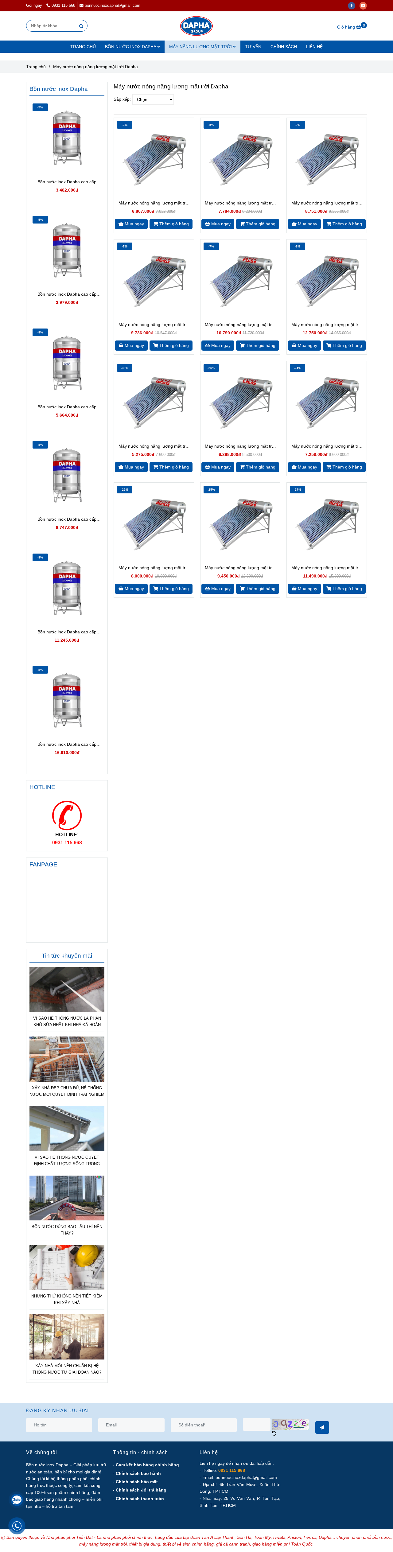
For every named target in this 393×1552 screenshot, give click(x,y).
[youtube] (365, 5)
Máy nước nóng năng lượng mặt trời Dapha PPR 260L (326, 325)
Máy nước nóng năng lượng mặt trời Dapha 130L (154, 446)
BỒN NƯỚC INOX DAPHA (131, 46)
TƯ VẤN (253, 46)
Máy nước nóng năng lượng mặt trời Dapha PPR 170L (326, 203)
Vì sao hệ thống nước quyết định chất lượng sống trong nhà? (67, 1161)
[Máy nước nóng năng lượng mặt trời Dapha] (196, 26)
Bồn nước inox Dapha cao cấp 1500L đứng (66, 520)
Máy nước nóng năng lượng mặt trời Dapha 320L (326, 568)
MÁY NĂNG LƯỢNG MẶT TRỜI (201, 46)
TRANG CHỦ (83, 46)
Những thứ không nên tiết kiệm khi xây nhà (67, 1299)
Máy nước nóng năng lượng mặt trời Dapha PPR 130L (154, 203)
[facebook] (354, 5)
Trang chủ (36, 66)
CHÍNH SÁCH (283, 46)
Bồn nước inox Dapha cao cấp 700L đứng (66, 295)
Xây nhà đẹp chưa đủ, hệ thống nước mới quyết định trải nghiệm (66, 1091)
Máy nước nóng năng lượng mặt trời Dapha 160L (240, 446)
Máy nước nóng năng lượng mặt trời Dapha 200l (326, 446)
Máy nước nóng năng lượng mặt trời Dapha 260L (240, 568)
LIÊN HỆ (314, 46)
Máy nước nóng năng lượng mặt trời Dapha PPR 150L (240, 203)
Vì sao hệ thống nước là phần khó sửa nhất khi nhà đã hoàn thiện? (67, 1022)
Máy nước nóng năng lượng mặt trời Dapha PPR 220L (240, 325)
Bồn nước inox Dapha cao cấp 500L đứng (66, 182)
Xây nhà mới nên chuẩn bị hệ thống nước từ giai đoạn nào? (67, 1369)
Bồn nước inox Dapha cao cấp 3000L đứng (66, 745)
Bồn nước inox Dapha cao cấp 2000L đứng (66, 632)
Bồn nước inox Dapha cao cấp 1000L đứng (66, 407)
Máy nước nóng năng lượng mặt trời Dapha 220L (154, 568)
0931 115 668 (63, 5)
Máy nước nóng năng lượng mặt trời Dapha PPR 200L (154, 325)
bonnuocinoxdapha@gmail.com (112, 5)
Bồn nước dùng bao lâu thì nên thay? (67, 1229)
